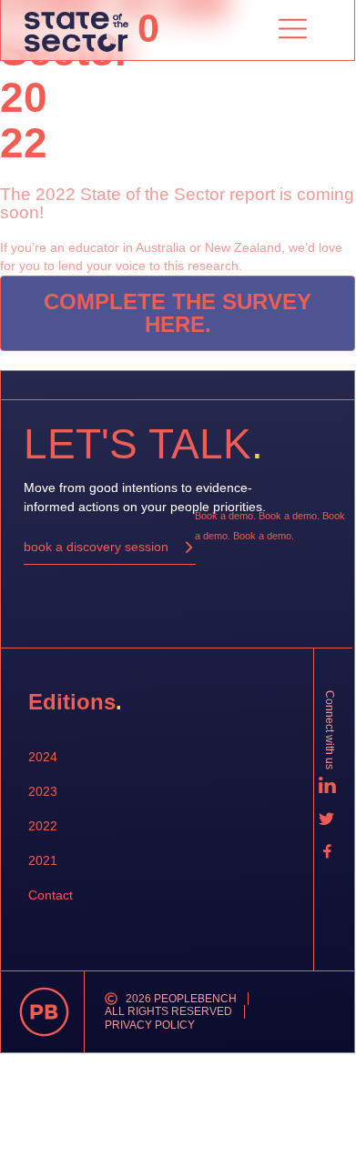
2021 (42, 860)
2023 (42, 791)
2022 (42, 826)
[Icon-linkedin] (326, 785)
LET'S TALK (143, 443)
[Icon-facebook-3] (326, 851)
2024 (42, 756)
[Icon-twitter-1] (326, 818)
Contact (50, 895)
